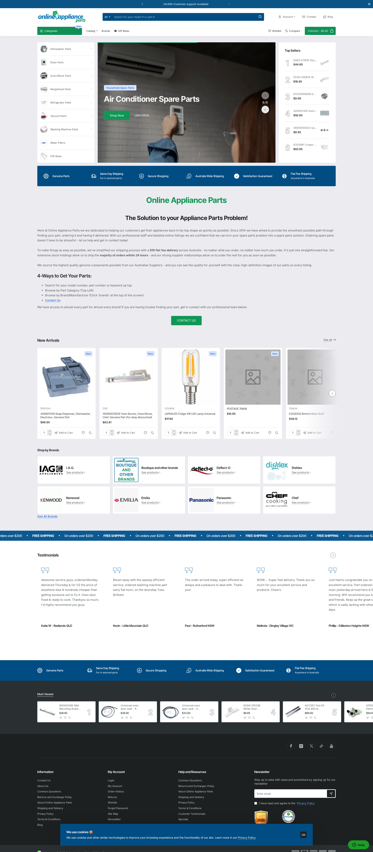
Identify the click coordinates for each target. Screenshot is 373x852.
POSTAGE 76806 (237, 408)
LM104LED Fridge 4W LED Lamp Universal (190, 413)
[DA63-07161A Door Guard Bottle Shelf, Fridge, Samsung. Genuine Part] (324, 62)
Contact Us (52, 300)
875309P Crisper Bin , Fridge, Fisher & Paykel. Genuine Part (305, 144)
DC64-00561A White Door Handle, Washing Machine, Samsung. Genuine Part (305, 77)
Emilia (145, 498)
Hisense (293, 408)
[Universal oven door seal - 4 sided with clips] (109, 712)
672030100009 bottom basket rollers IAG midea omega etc (305, 94)
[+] (49, 431)
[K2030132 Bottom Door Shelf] (315, 377)
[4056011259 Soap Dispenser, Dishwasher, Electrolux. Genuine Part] (66, 377)
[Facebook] (291, 746)
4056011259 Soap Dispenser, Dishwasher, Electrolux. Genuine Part (65, 415)
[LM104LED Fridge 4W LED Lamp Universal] (190, 377)
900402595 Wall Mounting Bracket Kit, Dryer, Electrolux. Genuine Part (70, 707)
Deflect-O (223, 468)
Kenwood (72, 498)
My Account (116, 772)
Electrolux (45, 408)
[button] (229, 4)
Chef (105, 408)
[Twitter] (311, 746)
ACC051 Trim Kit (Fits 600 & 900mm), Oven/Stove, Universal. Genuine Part (314, 707)
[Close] (369, 4)
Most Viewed (45, 694)
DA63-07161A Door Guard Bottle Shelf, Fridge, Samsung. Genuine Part (305, 60)
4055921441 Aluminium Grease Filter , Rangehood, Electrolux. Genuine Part (305, 110)
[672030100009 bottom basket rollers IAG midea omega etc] (324, 96)
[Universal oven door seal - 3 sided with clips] (170, 712)
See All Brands (47, 516)
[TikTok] (321, 746)
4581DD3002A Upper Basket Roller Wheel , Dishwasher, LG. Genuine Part (305, 127)
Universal (169, 408)
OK (304, 835)
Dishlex (297, 468)
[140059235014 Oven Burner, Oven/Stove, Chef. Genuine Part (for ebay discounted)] (128, 377)
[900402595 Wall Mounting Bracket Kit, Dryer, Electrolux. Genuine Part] (48, 712)
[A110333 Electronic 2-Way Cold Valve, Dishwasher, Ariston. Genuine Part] (354, 712)
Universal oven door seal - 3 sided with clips (191, 707)
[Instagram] (301, 746)
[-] (49, 434)
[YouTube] (331, 746)
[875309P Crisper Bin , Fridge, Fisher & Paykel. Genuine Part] (324, 147)
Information (45, 772)
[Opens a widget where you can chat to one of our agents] (358, 845)
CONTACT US (186, 320)
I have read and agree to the (286, 803)
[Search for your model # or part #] (260, 17)
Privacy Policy (246, 837)
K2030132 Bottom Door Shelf (306, 413)
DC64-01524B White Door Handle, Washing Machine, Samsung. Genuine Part (253, 707)
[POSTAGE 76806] (253, 377)
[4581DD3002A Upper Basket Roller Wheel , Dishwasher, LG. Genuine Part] (324, 130)
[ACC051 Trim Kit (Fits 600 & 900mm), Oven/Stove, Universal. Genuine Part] (293, 712)
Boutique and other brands (159, 468)
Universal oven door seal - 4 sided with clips (130, 707)
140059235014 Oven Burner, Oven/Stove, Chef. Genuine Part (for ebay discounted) (128, 415)
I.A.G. (70, 468)
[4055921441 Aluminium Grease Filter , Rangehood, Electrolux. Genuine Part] (324, 113)
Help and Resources (192, 772)
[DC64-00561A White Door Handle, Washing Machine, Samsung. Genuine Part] (324, 79)
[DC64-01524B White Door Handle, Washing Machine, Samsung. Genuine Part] (232, 712)
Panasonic (224, 498)
